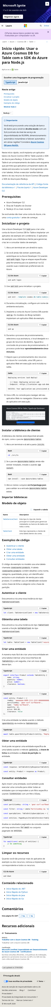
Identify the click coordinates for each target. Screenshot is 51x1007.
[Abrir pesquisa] (40, 26)
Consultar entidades (15, 559)
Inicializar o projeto (11, 97)
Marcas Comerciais (24, 1000)
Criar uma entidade (15, 552)
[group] (27, 297)
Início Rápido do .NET (15, 888)
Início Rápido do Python (17, 892)
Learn (4, 42)
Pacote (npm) (23, 187)
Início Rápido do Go (15, 898)
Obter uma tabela (14, 549)
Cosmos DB (21, 42)
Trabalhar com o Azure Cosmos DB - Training (20, 940)
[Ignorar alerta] (47, 4)
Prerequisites (9, 94)
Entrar (46, 26)
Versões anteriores (9, 990)
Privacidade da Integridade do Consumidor (19, 997)
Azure (12, 42)
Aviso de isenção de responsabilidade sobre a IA (21, 987)
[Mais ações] (47, 42)
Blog (21, 990)
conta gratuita (12, 217)
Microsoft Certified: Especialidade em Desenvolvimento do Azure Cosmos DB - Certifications (24, 951)
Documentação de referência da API (18, 184)
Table (31, 42)
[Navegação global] (2, 26)
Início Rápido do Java (15, 895)
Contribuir (32, 990)
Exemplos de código (12, 103)
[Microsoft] (25, 25)
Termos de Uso (8, 1000)
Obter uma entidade (15, 555)
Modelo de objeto (11, 100)
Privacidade (6, 993)
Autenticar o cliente (15, 546)
